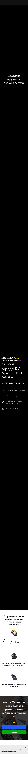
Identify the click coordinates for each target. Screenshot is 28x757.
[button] (13, 383)
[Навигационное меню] (25, 2)
